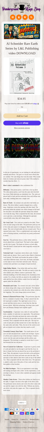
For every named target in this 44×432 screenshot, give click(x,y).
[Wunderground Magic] (22, 7)
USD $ (21, 403)
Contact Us (24, 419)
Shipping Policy (15, 422)
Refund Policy (35, 419)
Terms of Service (28, 422)
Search (7, 419)
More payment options (22, 128)
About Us (14, 419)
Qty (22, 107)
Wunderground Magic (21, 427)
